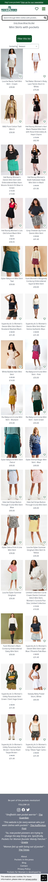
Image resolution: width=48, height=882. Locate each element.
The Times (24, 849)
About (24, 856)
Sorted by (13, 46)
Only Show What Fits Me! (24, 23)
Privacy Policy (24, 869)
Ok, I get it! (44, 877)
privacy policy (31, 879)
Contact (24, 865)
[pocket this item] (20, 76)
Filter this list (24, 38)
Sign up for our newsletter (32, 2)
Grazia (24, 842)
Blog (24, 862)
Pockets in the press (24, 859)
